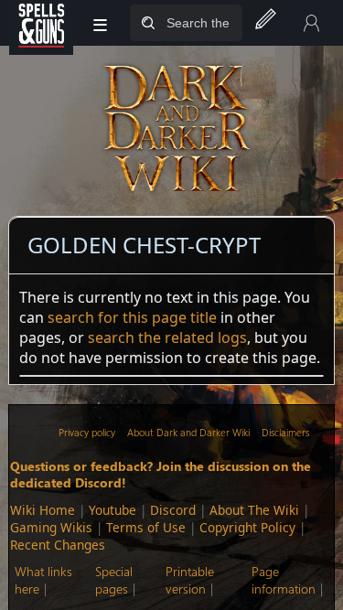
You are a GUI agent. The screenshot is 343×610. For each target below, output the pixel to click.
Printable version (190, 579)
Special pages (114, 579)
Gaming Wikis (51, 527)
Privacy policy (87, 432)
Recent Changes (57, 544)
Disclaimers (285, 432)
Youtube (112, 510)
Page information (284, 579)
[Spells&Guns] (41, 23)
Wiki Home (42, 510)
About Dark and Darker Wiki (188, 432)
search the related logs (167, 337)
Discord (173, 510)
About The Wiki (254, 510)
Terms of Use (146, 527)
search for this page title (132, 317)
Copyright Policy (247, 527)
